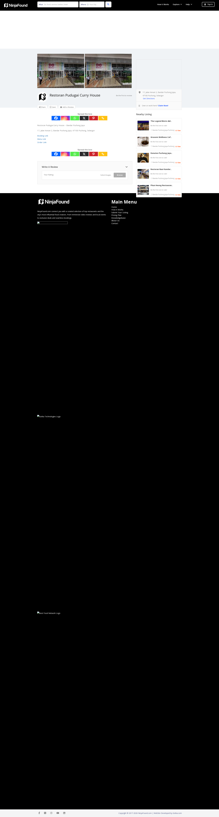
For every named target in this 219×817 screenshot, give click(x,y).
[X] (84, 118)
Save (53, 107)
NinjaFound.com (44, 211)
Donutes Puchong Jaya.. (161, 153)
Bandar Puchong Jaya (160, 130)
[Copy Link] (102, 118)
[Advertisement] (109, 29)
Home (114, 207)
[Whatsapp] (74, 118)
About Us (115, 220)
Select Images (105, 175)
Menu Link (41, 139)
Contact (114, 223)
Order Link (41, 142)
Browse (120, 175)
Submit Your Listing (119, 212)
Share (43, 107)
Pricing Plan (116, 215)
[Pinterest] (93, 118)
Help (188, 4)
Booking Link (42, 135)
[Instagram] (65, 118)
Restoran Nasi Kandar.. (161, 169)
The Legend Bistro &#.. (161, 121)
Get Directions (149, 98)
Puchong (171, 130)
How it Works (163, 4)
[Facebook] (56, 118)
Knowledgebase (118, 218)
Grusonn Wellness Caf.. (161, 137)
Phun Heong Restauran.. (162, 185)
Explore (176, 4)
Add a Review (68, 107)
